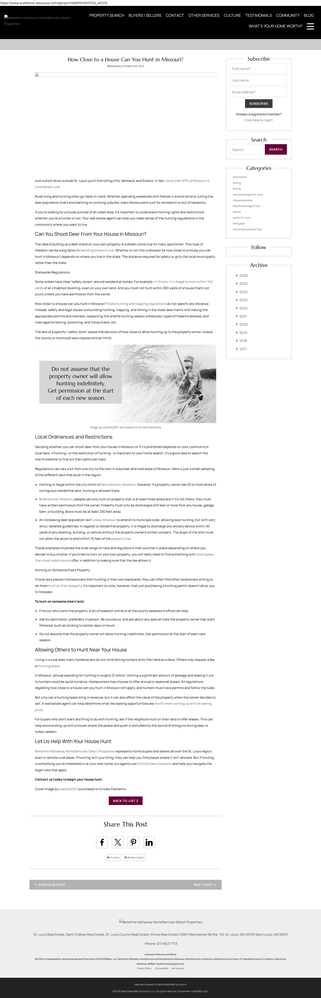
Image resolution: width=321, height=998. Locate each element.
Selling (237, 183)
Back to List (124, 801)
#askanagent (135, 857)
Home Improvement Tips (247, 229)
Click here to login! (259, 120)
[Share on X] (118, 842)
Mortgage (239, 223)
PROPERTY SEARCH (106, 15)
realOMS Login (200, 991)
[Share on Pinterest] (133, 842)
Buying (237, 188)
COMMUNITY (288, 15)
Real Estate (240, 177)
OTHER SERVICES (203, 15)
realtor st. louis (241, 217)
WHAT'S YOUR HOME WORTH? (275, 26)
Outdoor (114, 857)
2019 (243, 332)
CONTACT (175, 15)
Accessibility (162, 968)
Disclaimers (184, 991)
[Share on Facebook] (102, 842)
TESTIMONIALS (258, 15)
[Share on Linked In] (149, 842)
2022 (244, 308)
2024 (244, 291)
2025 (244, 283)
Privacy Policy (144, 968)
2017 (243, 349)
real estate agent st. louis (248, 194)
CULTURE (232, 15)
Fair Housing (177, 968)
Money (237, 212)
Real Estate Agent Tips (246, 206)
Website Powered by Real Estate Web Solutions (160, 984)
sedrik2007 (69, 789)
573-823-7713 (167, 943)
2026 (244, 275)
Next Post (203, 885)
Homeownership (242, 200)
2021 (243, 316)
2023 (244, 299)
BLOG (309, 15)
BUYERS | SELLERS (145, 15)
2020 (244, 324)
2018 (243, 340)
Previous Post (51, 885)
